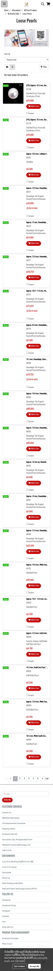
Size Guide (6, 872)
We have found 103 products (16, 75)
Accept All (34, 966)
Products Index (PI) (9, 834)
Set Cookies (19, 966)
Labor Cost (6, 850)
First (6, 779)
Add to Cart (35, 106)
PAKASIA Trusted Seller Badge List (16, 845)
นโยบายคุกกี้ (20, 960)
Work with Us (7, 927)
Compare (31, 113)
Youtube (5, 916)
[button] (42, 4)
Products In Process (10, 938)
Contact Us (6, 812)
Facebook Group (9, 905)
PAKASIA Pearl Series (10, 818)
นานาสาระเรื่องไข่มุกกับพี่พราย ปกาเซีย (17, 862)
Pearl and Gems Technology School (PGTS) (19, 889)
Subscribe (7, 800)
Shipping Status (8, 829)
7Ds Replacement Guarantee (13, 823)
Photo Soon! (7, 944)
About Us (6, 878)
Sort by (8, 54)
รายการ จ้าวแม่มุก (9, 867)
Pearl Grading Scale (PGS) (12, 883)
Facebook (6, 900)
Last (47, 779)
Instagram (6, 911)
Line (4, 922)
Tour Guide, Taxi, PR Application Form (17, 839)
